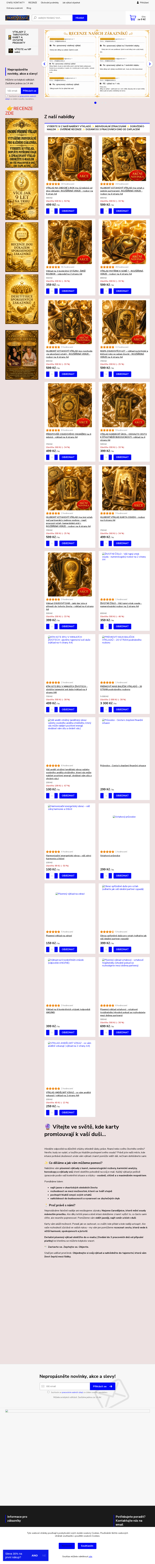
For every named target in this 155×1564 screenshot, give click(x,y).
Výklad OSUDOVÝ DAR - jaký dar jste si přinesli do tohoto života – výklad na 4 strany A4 (70, 606)
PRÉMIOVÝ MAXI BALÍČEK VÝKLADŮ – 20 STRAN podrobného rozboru (121, 688)
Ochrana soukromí (15, 8)
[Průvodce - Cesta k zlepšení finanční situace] (124, 741)
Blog (29, 8)
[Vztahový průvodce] (124, 827)
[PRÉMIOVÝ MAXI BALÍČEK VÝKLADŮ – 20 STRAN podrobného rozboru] (124, 658)
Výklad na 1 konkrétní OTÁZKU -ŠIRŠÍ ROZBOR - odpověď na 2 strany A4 (66, 272)
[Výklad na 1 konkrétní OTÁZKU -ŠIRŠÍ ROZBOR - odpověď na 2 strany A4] (70, 242)
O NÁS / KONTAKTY (16, 2)
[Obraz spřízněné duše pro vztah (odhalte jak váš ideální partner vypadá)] (124, 907)
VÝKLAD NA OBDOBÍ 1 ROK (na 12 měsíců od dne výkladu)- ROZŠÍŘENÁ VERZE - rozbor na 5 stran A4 (69, 190)
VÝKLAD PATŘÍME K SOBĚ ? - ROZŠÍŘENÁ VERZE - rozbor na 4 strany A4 (121, 272)
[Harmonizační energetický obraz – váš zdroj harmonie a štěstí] (70, 827)
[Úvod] (17, 17)
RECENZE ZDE (19, 111)
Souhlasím (87, 1546)
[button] (44, 64)
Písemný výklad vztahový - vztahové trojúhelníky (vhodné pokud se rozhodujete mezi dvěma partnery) (122, 1012)
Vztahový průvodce (110, 855)
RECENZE (32, 2)
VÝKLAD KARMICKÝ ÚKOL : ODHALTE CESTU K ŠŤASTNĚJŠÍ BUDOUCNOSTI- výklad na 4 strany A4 (123, 437)
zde (90, 1556)
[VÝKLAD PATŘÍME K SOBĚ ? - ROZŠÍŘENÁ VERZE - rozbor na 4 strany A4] (124, 242)
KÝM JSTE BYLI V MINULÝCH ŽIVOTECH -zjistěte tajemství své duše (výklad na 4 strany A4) (66, 689)
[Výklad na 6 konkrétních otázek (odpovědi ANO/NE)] (70, 981)
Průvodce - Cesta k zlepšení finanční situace (123, 765)
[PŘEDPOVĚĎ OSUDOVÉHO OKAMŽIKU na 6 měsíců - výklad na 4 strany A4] (70, 405)
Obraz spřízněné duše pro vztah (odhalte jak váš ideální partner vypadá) (123, 937)
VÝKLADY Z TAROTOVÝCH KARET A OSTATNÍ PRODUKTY (20, 37)
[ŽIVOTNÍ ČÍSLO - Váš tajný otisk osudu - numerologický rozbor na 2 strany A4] (124, 574)
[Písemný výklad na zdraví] (70, 907)
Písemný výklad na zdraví (59, 935)
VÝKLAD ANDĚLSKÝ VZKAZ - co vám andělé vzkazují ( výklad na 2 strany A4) (68, 1094)
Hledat (80, 18)
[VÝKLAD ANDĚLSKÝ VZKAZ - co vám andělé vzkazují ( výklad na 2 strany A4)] (70, 1064)
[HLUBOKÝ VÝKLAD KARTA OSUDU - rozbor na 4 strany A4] (124, 488)
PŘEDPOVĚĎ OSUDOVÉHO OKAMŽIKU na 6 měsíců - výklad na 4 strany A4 (68, 436)
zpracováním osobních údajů (72, 1392)
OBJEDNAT (68, 211)
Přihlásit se (29, 90)
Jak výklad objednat (71, 2)
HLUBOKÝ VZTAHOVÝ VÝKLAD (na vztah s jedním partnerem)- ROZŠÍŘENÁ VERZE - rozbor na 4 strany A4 (122, 190)
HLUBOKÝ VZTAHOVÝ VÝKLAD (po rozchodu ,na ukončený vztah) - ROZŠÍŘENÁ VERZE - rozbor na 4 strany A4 (69, 354)
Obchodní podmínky (50, 2)
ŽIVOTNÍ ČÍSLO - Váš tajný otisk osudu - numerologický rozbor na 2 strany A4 (121, 605)
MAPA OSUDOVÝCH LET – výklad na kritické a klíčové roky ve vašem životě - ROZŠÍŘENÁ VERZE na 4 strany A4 (124, 354)
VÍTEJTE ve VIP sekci (23, 51)
